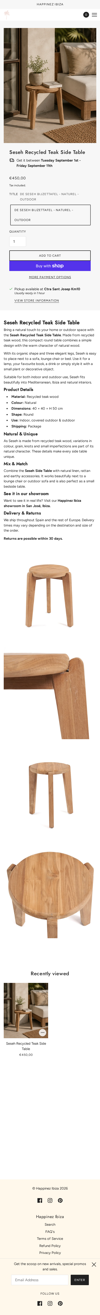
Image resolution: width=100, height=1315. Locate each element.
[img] (40, 1200)
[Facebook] (41, 1303)
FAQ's (50, 1232)
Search (50, 1224)
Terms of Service (50, 1239)
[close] (94, 1264)
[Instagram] (50, 1303)
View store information (36, 300)
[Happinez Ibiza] (7, 14)
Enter (79, 1280)
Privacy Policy (50, 1253)
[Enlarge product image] (50, 85)
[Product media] (50, 594)
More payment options (50, 277)
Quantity (17, 231)
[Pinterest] (59, 1303)
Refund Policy (50, 1246)
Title (13, 194)
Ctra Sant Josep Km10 (62, 289)
